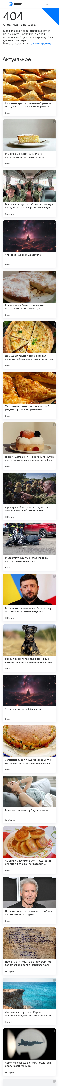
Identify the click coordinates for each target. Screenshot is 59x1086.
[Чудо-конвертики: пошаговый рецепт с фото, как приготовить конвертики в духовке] (29, 92)
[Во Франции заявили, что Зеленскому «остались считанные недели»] (29, 597)
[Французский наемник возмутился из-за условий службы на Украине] (29, 496)
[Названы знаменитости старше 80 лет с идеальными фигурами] (29, 900)
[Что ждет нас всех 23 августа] (29, 698)
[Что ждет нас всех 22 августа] (29, 244)
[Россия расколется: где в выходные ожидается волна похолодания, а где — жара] (29, 648)
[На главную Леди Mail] (17, 4)
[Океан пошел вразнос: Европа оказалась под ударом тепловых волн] (29, 1001)
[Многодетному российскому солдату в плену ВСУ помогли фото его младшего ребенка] (29, 193)
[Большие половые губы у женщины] (29, 799)
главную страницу (40, 43)
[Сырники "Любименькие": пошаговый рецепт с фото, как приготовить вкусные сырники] (29, 850)
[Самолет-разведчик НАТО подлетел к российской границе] (29, 1052)
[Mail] (11, 4)
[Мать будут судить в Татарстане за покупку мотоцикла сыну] (29, 547)
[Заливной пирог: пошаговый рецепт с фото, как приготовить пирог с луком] (29, 749)
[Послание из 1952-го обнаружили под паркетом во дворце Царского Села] (29, 951)
